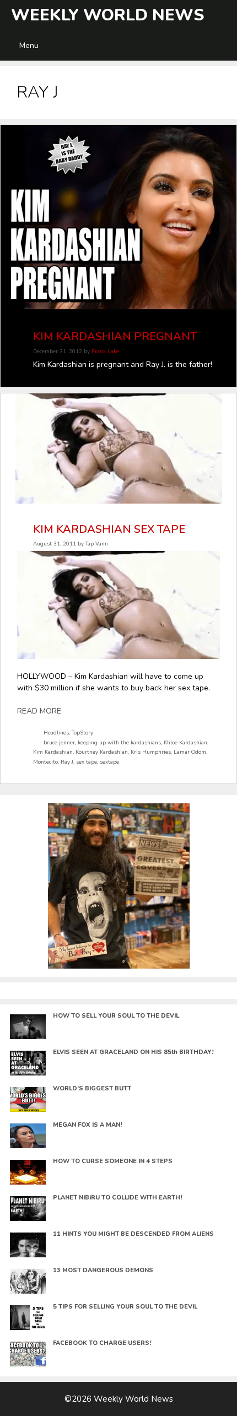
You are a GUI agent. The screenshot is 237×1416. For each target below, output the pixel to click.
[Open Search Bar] (226, 15)
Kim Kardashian (53, 751)
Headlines (56, 732)
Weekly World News (107, 15)
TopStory (82, 732)
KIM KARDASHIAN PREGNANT (115, 336)
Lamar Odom (190, 751)
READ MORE (39, 711)
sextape (109, 761)
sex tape (86, 761)
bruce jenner (59, 742)
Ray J (67, 761)
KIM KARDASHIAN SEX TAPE (109, 529)
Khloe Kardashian (185, 742)
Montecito (45, 761)
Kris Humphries (151, 751)
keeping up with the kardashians (119, 742)
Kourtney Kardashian (102, 751)
